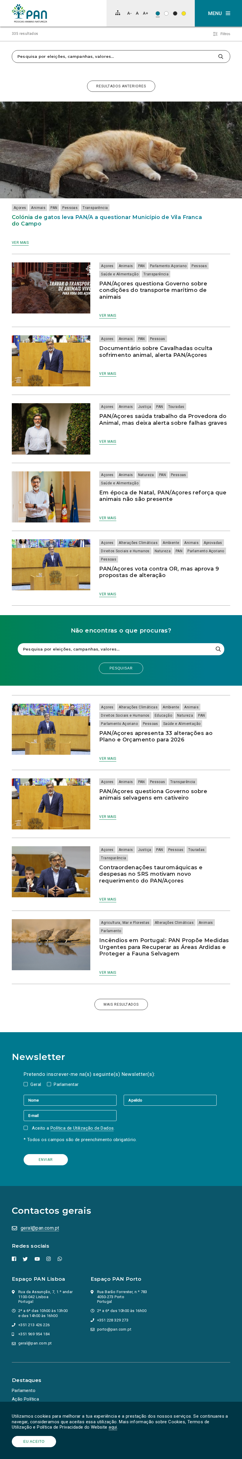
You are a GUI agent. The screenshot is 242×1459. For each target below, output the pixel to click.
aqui (113, 1427)
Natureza (146, 475)
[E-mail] (70, 1115)
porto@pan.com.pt (114, 1329)
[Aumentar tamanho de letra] (145, 13)
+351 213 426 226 (34, 1325)
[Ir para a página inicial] (29, 13)
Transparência (95, 208)
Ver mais (20, 243)
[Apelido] (170, 1100)
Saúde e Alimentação (119, 274)
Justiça (144, 407)
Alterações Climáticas (138, 543)
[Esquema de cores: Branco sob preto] (175, 13)
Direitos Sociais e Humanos (125, 551)
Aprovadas (213, 543)
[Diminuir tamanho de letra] (129, 13)
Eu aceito (34, 1442)
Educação (163, 715)
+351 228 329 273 (112, 1320)
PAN (53, 208)
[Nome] (74, 1100)
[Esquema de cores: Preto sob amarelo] (184, 13)
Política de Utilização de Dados (82, 1128)
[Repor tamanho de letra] (137, 13)
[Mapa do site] (117, 12)
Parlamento (111, 931)
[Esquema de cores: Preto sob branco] (166, 13)
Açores (20, 208)
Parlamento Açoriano (168, 266)
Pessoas (70, 208)
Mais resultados (121, 1004)
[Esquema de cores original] (158, 13)
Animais (38, 208)
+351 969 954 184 (34, 1334)
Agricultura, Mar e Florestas (125, 923)
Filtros (225, 34)
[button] (218, 13)
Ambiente (171, 543)
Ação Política (25, 1399)
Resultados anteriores (121, 86)
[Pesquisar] (220, 56)
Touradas (176, 407)
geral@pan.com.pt (40, 1228)
